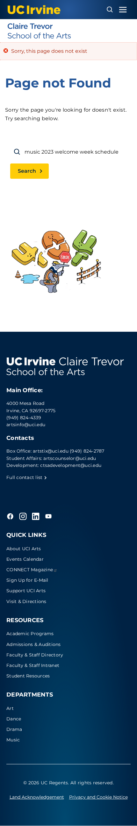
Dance (13, 719)
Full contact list (25, 477)
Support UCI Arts (26, 590)
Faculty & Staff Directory (34, 655)
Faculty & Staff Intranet (32, 665)
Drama (14, 729)
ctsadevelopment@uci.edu (70, 465)
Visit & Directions (26, 601)
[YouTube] (48, 516)
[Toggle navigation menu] (123, 9)
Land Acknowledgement (37, 797)
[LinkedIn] (36, 516)
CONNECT (29, 570)
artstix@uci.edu (50, 451)
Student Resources (28, 676)
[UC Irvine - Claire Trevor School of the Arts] (68, 30)
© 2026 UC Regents (45, 783)
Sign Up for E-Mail (27, 580)
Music (13, 740)
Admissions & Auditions (33, 644)
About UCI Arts (23, 549)
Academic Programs (30, 633)
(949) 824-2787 (87, 451)
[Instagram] (23, 516)
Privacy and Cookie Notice (98, 797)
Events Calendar (25, 559)
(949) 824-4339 (23, 417)
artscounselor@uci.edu (69, 458)
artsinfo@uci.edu (25, 424)
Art (10, 708)
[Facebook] (10, 516)
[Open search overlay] (109, 9)
